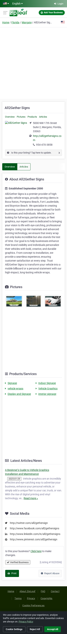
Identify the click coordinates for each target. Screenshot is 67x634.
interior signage (47, 393)
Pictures (21, 116)
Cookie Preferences (33, 605)
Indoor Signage (47, 383)
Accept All (52, 629)
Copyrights (46, 598)
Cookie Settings (14, 629)
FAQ (43, 591)
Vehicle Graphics (48, 388)
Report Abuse (51, 573)
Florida (15, 22)
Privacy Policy (26, 621)
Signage (12, 383)
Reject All (35, 629)
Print (13, 573)
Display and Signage (19, 393)
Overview (10, 116)
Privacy (31, 598)
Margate (27, 22)
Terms (18, 598)
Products (32, 116)
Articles (43, 116)
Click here (36, 551)
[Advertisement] (33, 62)
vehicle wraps (15, 388)
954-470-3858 (44, 144)
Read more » (31, 498)
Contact (55, 591)
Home (5, 22)
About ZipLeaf (27, 591)
